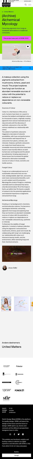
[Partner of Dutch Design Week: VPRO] (6, 390)
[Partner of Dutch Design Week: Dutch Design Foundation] (6, 366)
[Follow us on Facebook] (14, 434)
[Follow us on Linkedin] (23, 434)
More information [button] (21, 446)
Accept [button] (16, 455)
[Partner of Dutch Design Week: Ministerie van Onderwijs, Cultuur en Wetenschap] (6, 374)
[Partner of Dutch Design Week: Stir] (6, 398)
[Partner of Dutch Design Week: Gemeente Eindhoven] (19, 374)
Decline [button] (16, 452)
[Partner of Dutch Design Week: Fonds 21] (19, 390)
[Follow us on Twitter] (19, 434)
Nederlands (27, 1)
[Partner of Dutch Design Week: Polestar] (19, 366)
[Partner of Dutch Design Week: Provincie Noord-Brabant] (6, 382)
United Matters (9, 11)
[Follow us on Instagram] (10, 434)
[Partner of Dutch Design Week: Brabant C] (19, 382)
